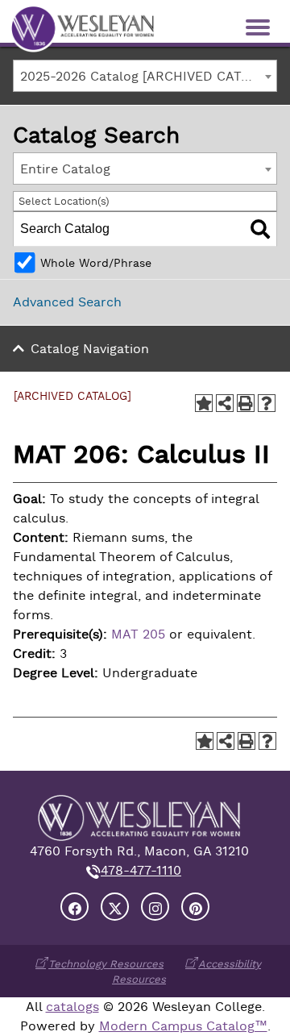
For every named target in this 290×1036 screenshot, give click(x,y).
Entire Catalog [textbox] (65, 169)
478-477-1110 (141, 870)
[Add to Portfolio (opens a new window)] (204, 403)
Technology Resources (106, 964)
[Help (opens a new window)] (267, 403)
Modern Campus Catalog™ (183, 1026)
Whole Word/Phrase (95, 262)
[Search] (260, 229)
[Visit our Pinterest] (195, 906)
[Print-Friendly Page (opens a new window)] (246, 403)
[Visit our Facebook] (74, 906)
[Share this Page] (225, 403)
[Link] (82, 27)
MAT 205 (138, 634)
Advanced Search (67, 302)
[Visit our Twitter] (115, 906)
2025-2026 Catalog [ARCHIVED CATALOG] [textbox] (148, 76)
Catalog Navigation (90, 349)
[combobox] (145, 76)
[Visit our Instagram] (155, 906)
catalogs (72, 1007)
